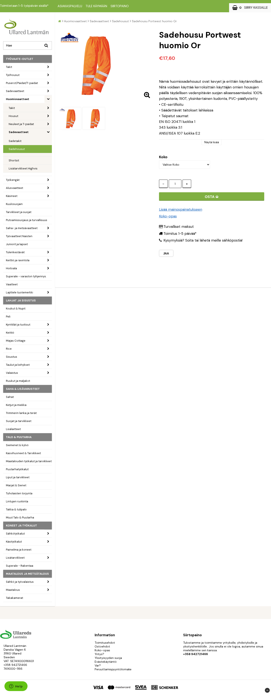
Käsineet (11, 196)
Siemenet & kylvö (17, 445)
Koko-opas (168, 216)
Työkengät (12, 180)
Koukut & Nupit (15, 308)
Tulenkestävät (15, 252)
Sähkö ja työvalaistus (20, 582)
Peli (8, 316)
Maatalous (13, 590)
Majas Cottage (15, 340)
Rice (9, 348)
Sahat (10, 397)
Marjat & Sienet (16, 485)
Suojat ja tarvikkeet (18, 421)
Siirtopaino (120, 6)
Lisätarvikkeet (15, 557)
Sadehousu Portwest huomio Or (154, 21)
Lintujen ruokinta (17, 501)
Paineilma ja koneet (18, 549)
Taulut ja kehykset (18, 365)
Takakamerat (14, 598)
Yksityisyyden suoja (108, 658)
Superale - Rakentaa (19, 566)
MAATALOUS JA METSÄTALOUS (27, 574)
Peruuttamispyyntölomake (113, 669)
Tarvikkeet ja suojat (18, 212)
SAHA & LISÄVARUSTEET (23, 389)
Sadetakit (15, 141)
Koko (163, 157)
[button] (250, 7)
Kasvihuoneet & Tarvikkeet (23, 453)
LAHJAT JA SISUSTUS (21, 300)
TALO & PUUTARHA (19, 437)
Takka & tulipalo (16, 509)
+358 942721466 (15, 665)
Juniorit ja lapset (17, 244)
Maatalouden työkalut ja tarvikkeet (29, 461)
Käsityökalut (14, 541)
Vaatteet (12, 284)
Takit (9, 67)
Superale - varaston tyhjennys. (26, 276)
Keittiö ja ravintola (17, 260)
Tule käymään (96, 6)
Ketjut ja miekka (16, 405)
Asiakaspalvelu (70, 6)
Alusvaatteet (14, 188)
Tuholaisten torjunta (19, 493)
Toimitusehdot (105, 643)
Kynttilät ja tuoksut (18, 324)
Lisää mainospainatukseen (180, 209)
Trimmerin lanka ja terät (21, 413)
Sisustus (11, 357)
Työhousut (12, 75)
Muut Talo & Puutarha (20, 517)
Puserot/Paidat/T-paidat (22, 83)
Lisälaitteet (13, 429)
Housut (13, 116)
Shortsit (14, 160)
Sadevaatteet (15, 91)
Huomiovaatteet (17, 99)
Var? (98, 665)
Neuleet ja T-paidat (21, 124)
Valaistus (12, 373)
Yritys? (99, 654)
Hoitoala (11, 268)
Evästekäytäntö (106, 662)
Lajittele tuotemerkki (19, 292)
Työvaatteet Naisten (19, 236)
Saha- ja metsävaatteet (21, 228)
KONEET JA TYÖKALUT (21, 525)
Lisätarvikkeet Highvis (23, 168)
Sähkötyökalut (15, 533)
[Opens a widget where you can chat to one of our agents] (16, 686)
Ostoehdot (102, 646)
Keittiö (10, 332)
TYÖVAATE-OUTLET (19, 59)
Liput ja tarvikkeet (17, 477)
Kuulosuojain (14, 204)
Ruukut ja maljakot (18, 381)
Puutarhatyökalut (17, 469)
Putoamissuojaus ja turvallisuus (26, 220)
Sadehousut (17, 149)
